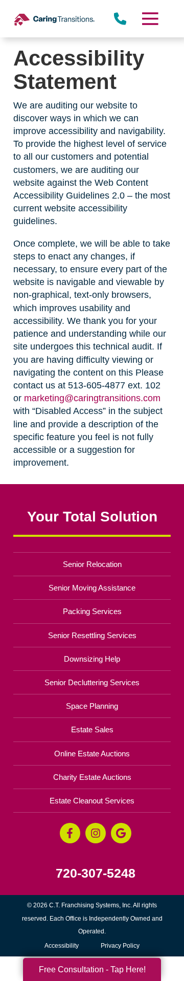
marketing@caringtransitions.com (92, 398)
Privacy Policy (120, 945)
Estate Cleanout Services (92, 800)
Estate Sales (92, 729)
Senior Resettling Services (92, 635)
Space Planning (92, 706)
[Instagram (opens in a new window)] (95, 833)
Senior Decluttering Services (92, 682)
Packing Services (92, 611)
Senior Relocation (92, 564)
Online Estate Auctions (92, 753)
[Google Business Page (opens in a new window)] (121, 833)
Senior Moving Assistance (92, 587)
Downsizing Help (92, 659)
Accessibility (61, 945)
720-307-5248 (95, 873)
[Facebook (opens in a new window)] (70, 833)
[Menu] (149, 19)
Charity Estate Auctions (92, 777)
